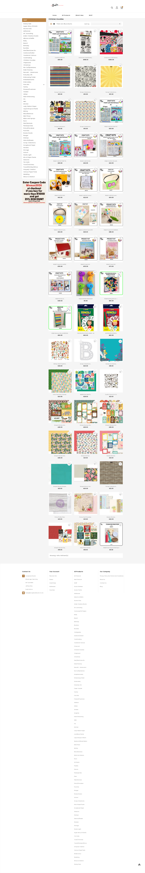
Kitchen (25, 104)
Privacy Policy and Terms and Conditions (111, 576)
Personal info (53, 576)
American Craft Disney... (86, 57)
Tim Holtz (26, 162)
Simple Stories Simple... (60, 486)
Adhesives (26, 31)
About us (102, 579)
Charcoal (77, 646)
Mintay (25, 111)
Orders (51, 579)
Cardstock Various (29, 55)
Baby (25, 41)
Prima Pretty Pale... (60, 517)
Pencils (76, 769)
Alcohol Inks (27, 28)
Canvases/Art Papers (80, 611)
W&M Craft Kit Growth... (111, 161)
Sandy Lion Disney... (111, 364)
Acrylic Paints (78, 590)
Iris (24, 99)
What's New (79, 15)
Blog (101, 586)
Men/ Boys (27, 116)
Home (54, 15)
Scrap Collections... (60, 92)
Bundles (26, 48)
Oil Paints (76, 762)
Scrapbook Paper (29, 145)
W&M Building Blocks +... (111, 299)
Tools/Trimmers (28, 164)
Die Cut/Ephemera (29, 67)
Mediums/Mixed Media (80, 741)
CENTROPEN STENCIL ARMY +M (85, 333)
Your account (54, 571)
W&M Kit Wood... (60, 299)
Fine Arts (26, 84)
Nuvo (25, 121)
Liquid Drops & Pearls (30, 109)
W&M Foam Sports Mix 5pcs (111, 548)
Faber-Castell (78, 688)
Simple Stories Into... (60, 425)
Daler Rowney (28, 70)
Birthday (26, 45)
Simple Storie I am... (85, 486)
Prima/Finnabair (28, 128)
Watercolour (77, 853)
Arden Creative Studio (30, 36)
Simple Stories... (85, 456)
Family (25, 87)
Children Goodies (29, 60)
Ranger (25, 135)
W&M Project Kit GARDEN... (111, 230)
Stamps (26, 138)
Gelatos (76, 702)
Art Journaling (28, 33)
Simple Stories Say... (60, 548)
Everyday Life (27, 75)
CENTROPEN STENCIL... (111, 333)
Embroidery (27, 82)
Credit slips (52, 583)
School (25, 152)
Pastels (76, 766)
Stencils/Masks (28, 140)
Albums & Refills (28, 38)
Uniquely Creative (29, 169)
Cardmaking (27, 58)
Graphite (76, 713)
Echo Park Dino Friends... (60, 394)
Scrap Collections (29, 143)
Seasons (26, 160)
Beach (25, 43)
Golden (25, 92)
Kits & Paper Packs (29, 157)
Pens (75, 776)
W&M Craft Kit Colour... (85, 195)
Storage (26, 150)
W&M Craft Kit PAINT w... (111, 126)
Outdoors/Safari (28, 53)
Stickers (26, 147)
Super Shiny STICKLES (30, 26)
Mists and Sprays (29, 118)
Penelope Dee (28, 126)
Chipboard (27, 62)
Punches (26, 130)
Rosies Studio (28, 133)
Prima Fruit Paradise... (85, 517)
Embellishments (28, 79)
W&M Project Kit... (86, 264)
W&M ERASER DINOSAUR (86, 299)
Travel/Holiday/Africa (30, 167)
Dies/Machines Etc (29, 50)
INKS (24, 101)
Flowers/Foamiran (29, 89)
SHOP (90, 15)
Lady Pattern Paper (30, 106)
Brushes (76, 625)
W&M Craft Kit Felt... (85, 161)
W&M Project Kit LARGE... (60, 264)
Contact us (103, 583)
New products (78, 579)
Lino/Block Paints (79, 734)
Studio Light (27, 155)
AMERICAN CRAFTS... (85, 394)
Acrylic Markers (78, 586)
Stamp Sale (27, 24)
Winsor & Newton (29, 177)
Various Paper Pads (30, 172)
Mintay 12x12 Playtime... (60, 364)
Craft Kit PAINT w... (60, 57)
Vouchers (52, 590)
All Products (66, 15)
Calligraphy (77, 632)
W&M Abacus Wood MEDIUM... (60, 333)
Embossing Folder (29, 77)
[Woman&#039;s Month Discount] (34, 192)
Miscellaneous (28, 113)
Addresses (52, 586)
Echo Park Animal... (85, 548)
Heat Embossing (29, 96)
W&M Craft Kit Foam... (111, 195)
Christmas (26, 65)
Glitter (25, 94)
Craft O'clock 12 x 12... (111, 394)
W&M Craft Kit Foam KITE (86, 230)
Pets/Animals (27, 123)
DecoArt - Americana (30, 72)
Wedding (26, 174)
